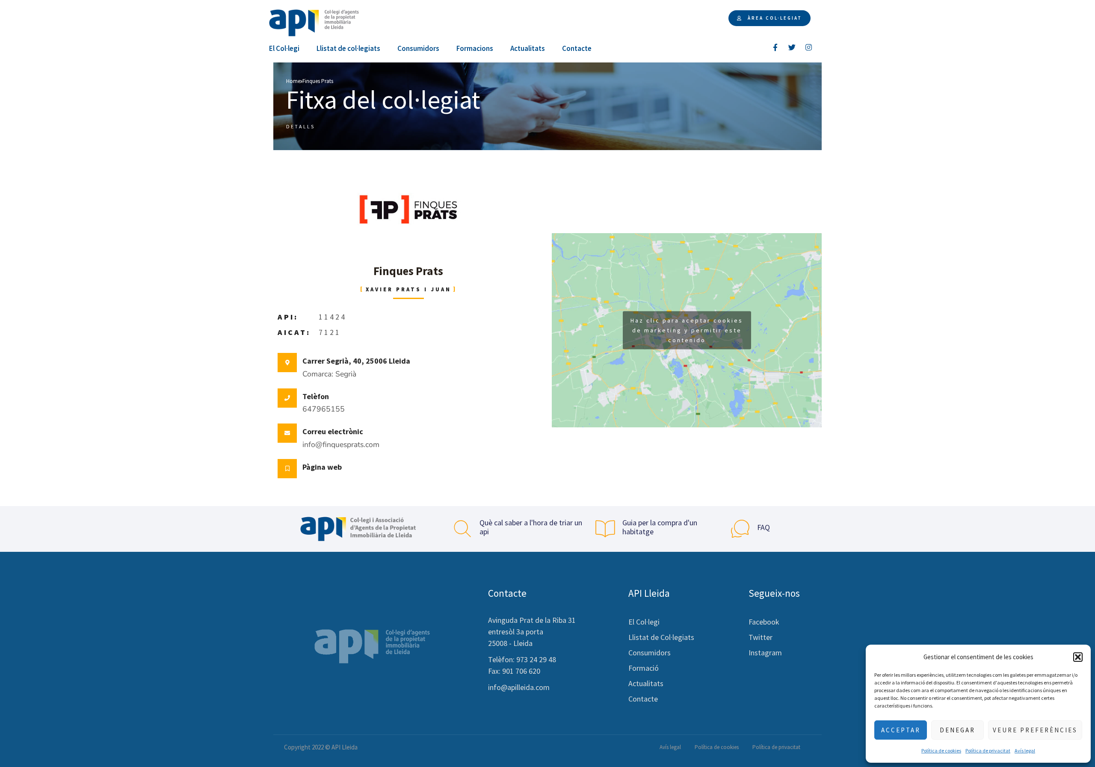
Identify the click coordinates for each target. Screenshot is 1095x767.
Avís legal (1025, 750)
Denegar (957, 730)
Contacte (577, 48)
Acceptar (900, 730)
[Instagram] (809, 47)
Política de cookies (941, 750)
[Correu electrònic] (287, 433)
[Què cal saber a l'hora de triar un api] (462, 528)
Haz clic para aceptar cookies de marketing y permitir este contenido (686, 330)
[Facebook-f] (775, 47)
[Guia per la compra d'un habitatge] (605, 528)
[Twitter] (792, 47)
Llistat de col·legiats (348, 48)
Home (293, 81)
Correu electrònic (332, 431)
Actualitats (527, 48)
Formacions (474, 48)
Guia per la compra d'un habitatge (659, 527)
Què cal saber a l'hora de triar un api (530, 527)
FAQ (763, 527)
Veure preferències (1035, 730)
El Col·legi (284, 48)
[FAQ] (740, 528)
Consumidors (418, 48)
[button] (1078, 657)
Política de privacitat (987, 750)
